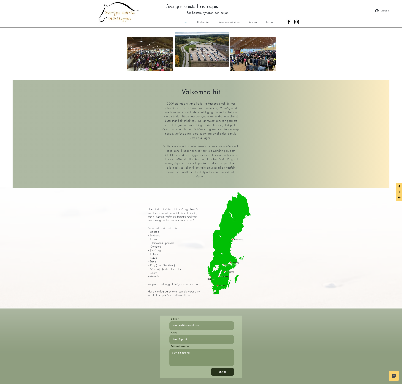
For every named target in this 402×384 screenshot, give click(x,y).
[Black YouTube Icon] (399, 197)
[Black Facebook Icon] (399, 186)
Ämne (174, 332)
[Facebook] (289, 22)
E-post (174, 319)
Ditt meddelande (180, 346)
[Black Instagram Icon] (399, 192)
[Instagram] (296, 22)
